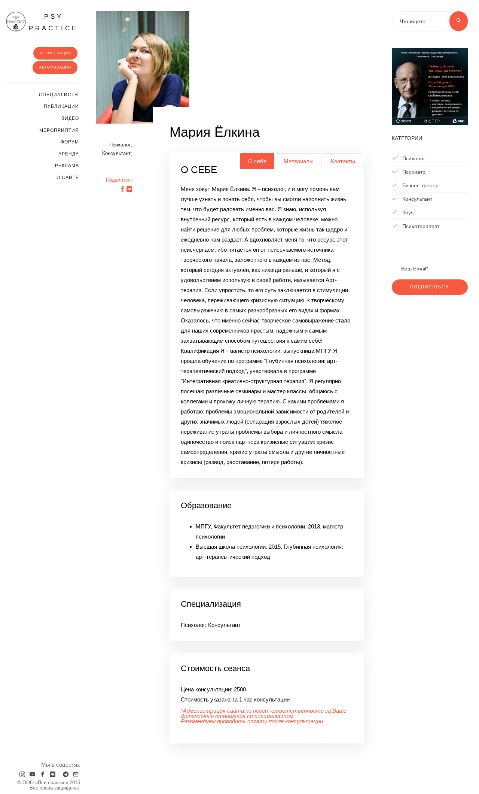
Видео (70, 118)
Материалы (299, 161)
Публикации (61, 106)
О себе (257, 161)
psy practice (53, 22)
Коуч (407, 212)
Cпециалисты (59, 94)
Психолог (413, 158)
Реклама (67, 165)
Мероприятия (59, 130)
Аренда (68, 154)
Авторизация (55, 67)
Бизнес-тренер (420, 185)
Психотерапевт (420, 226)
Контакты (343, 161)
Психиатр (413, 172)
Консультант (416, 199)
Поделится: (119, 180)
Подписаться (429, 287)
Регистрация (55, 53)
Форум (70, 142)
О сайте (68, 177)
